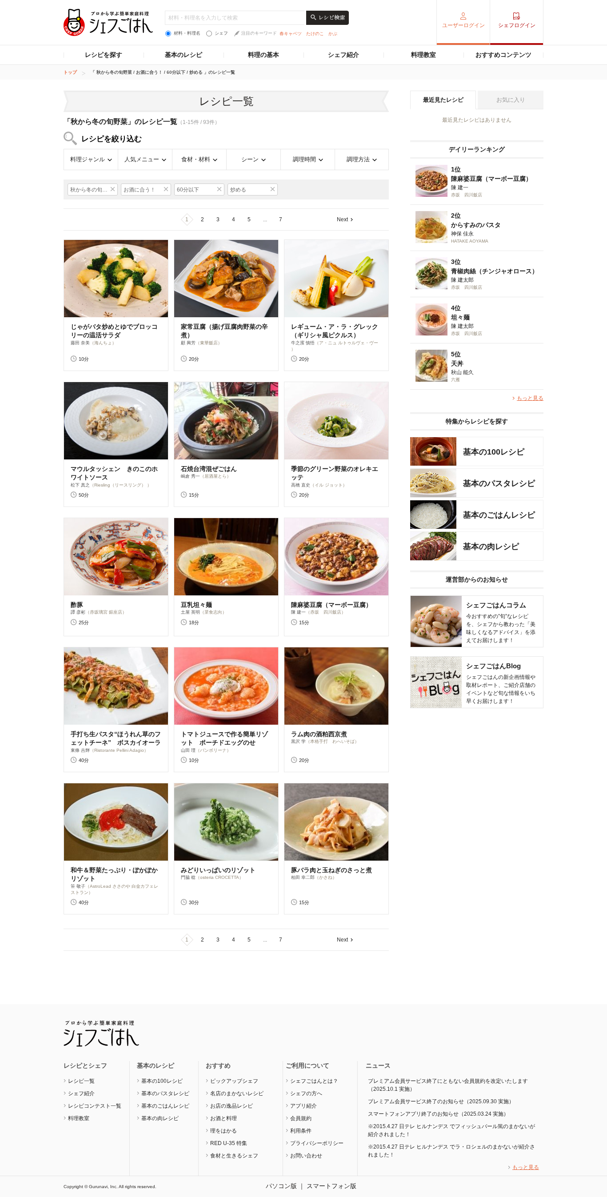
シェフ (221, 33)
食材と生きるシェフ (234, 1156)
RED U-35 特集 (228, 1143)
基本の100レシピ (162, 1081)
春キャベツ (291, 33)
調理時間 (304, 159)
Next (342, 219)
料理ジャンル (87, 159)
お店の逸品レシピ (231, 1106)
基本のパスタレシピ (165, 1093)
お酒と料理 (223, 1118)
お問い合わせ (306, 1156)
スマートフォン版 (331, 1185)
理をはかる (223, 1131)
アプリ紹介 (303, 1106)
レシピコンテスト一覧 (94, 1106)
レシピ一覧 (81, 1081)
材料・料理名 (187, 33)
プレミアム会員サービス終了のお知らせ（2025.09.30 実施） (441, 1101)
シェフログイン (516, 25)
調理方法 (358, 159)
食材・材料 (195, 159)
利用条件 (300, 1131)
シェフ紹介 (343, 54)
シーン (250, 159)
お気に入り (510, 99)
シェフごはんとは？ (314, 1081)
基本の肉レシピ (160, 1118)
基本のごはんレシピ (165, 1106)
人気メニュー (141, 159)
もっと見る (530, 398)
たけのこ (315, 33)
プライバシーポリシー (316, 1143)
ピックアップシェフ (234, 1081)
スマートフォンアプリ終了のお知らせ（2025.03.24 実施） (438, 1114)
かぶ (332, 33)
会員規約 (300, 1118)
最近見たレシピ (443, 99)
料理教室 (423, 54)
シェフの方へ (306, 1093)
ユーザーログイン (463, 25)
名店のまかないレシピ (237, 1093)
